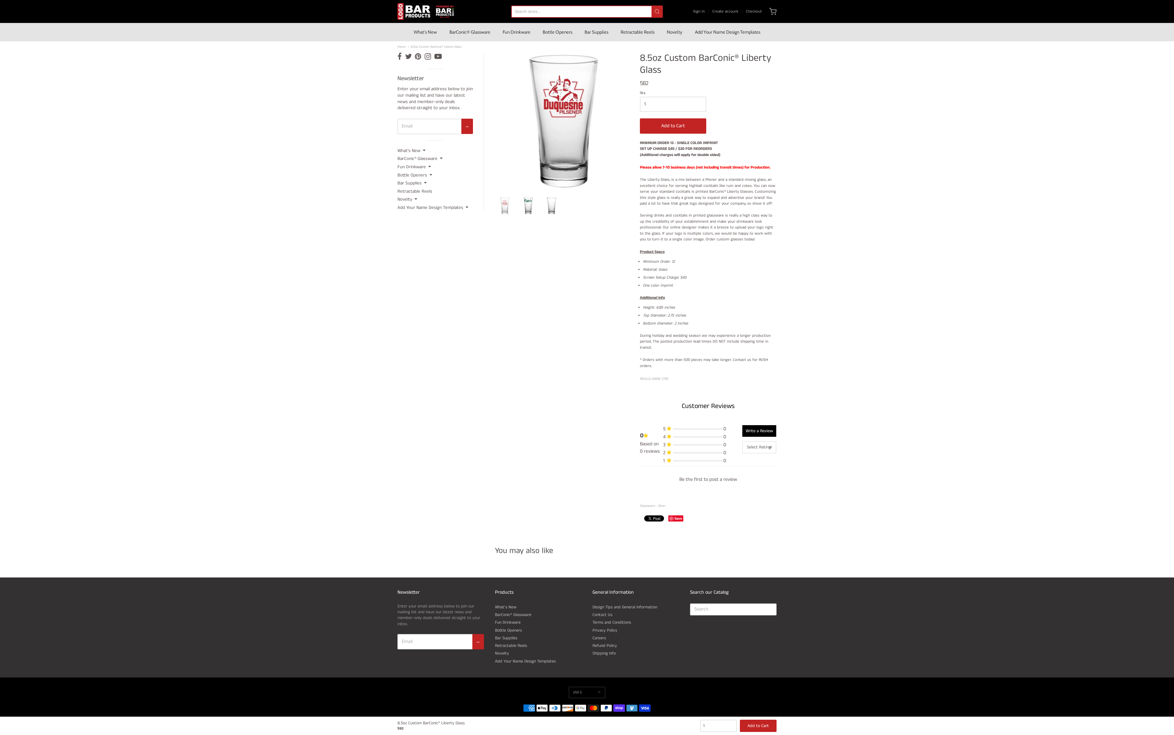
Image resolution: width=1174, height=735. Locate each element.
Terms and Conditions (612, 622)
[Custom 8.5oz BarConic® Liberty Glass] (505, 206)
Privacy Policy (605, 630)
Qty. (643, 93)
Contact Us (602, 615)
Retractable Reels (638, 32)
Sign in (699, 11)
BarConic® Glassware (469, 32)
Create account (725, 11)
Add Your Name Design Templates (727, 32)
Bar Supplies (596, 32)
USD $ (577, 692)
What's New (425, 32)
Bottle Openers (557, 32)
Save (678, 518)
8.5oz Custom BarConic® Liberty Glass (436, 47)
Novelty (674, 32)
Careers (599, 638)
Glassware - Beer (653, 505)
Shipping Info (604, 653)
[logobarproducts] (428, 11)
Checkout (754, 11)
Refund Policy (605, 646)
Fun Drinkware (516, 32)
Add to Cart (673, 125)
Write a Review (759, 431)
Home (401, 47)
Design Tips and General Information (625, 607)
